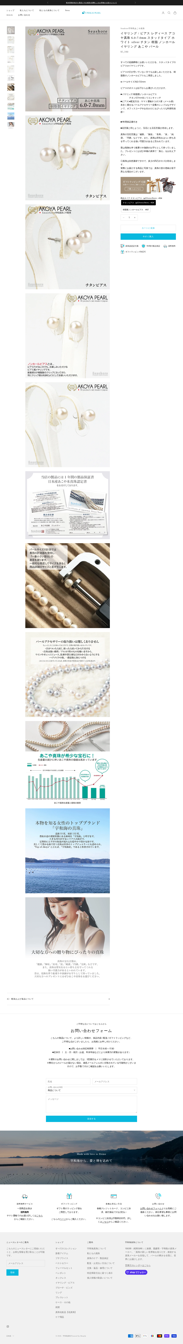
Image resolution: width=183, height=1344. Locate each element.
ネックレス (60, 1277)
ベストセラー (61, 1263)
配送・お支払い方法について (101, 1263)
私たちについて (27, 10)
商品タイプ (141, 198)
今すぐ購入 (148, 236)
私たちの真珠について (49, 10)
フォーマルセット (63, 1268)
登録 (12, 1272)
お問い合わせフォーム (150, 1208)
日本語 (8, 1336)
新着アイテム (61, 1253)
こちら (39, 1215)
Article (9, 15)
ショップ (10, 10)
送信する (91, 1118)
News (67, 10)
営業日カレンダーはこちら (138, 1265)
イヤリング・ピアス (65, 1282)
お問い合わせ (24, 15)
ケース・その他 (62, 1302)
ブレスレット (61, 1297)
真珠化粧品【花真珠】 (66, 1312)
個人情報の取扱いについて (100, 1277)
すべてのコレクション (66, 1248)
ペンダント (60, 1273)
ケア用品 (59, 1317)
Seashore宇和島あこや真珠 (133, 28)
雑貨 (57, 1307)
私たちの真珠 (93, 1253)
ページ (63, 1219)
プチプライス (61, 1258)
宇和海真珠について (96, 1248)
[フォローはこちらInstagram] (7, 1326)
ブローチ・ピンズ (63, 1287)
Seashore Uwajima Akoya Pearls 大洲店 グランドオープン (91, 2)
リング (58, 1292)
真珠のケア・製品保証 (97, 1258)
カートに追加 (148, 228)
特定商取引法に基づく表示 (100, 1273)
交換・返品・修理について (100, 1268)
